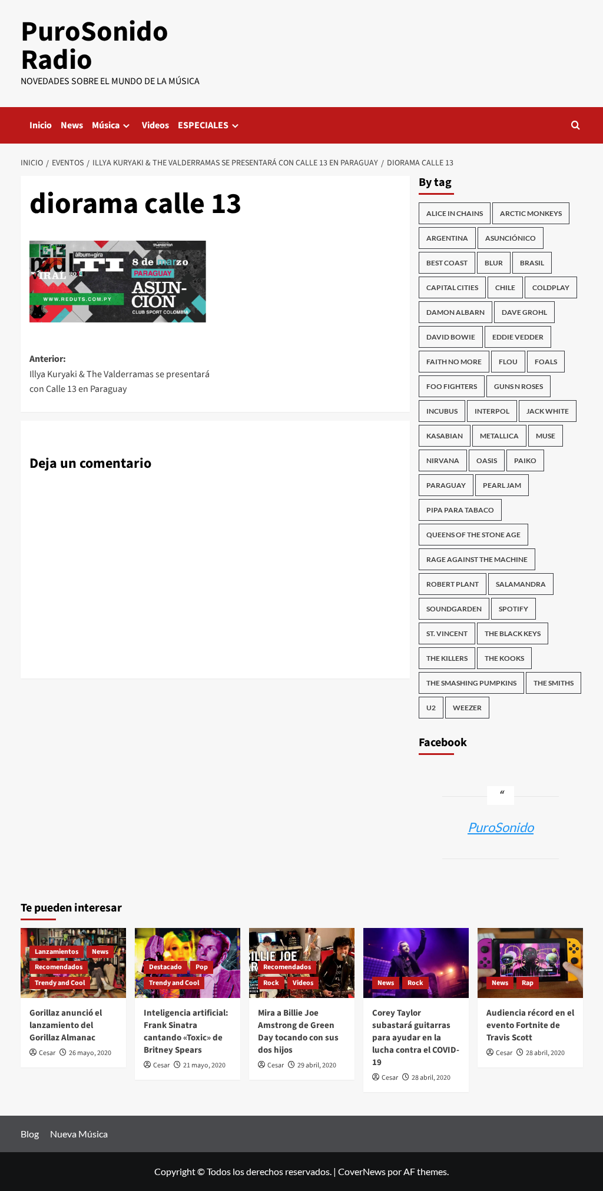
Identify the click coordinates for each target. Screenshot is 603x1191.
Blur (494, 262)
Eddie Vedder (518, 336)
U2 (431, 707)
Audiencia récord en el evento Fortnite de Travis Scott (530, 1025)
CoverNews (362, 1171)
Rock (271, 983)
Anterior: (119, 373)
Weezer (467, 707)
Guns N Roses (518, 386)
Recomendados (58, 967)
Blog (30, 1133)
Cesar (47, 1053)
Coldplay (550, 287)
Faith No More (454, 361)
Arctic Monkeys (531, 213)
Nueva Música (79, 1133)
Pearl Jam (502, 485)
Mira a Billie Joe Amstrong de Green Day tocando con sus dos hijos (298, 1031)
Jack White (547, 411)
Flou (508, 361)
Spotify (513, 608)
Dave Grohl (524, 312)
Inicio (40, 125)
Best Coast (447, 262)
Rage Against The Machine (477, 559)
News (72, 125)
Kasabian (444, 435)
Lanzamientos (56, 952)
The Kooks (504, 658)
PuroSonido (501, 827)
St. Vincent (447, 633)
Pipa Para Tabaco (460, 509)
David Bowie (450, 336)
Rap (528, 983)
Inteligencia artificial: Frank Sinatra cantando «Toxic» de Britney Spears (186, 1031)
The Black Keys (513, 633)
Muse (545, 435)
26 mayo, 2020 (90, 1053)
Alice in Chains (454, 213)
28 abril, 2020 (431, 1078)
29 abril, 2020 (316, 1065)
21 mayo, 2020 (204, 1065)
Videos (155, 125)
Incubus (442, 411)
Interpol (492, 411)
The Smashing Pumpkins (471, 682)
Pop (202, 967)
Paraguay (446, 485)
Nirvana (442, 460)
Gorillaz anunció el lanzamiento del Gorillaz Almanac (65, 1025)
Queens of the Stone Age (473, 534)
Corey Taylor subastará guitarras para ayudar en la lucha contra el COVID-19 (415, 1038)
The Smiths (554, 682)
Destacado (165, 967)
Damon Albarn (455, 312)
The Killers (447, 658)
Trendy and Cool (60, 983)
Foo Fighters (451, 386)
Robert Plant (452, 584)
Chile (505, 287)
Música (106, 125)
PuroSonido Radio (94, 46)
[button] (575, 125)
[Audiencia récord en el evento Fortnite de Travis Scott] (530, 963)
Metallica (499, 435)
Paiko (525, 460)
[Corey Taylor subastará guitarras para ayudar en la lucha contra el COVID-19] (416, 963)
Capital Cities (452, 287)
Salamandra (521, 584)
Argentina (447, 238)
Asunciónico (510, 238)
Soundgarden (454, 608)
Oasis (486, 460)
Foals (546, 361)
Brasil (532, 262)
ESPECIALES (203, 125)
